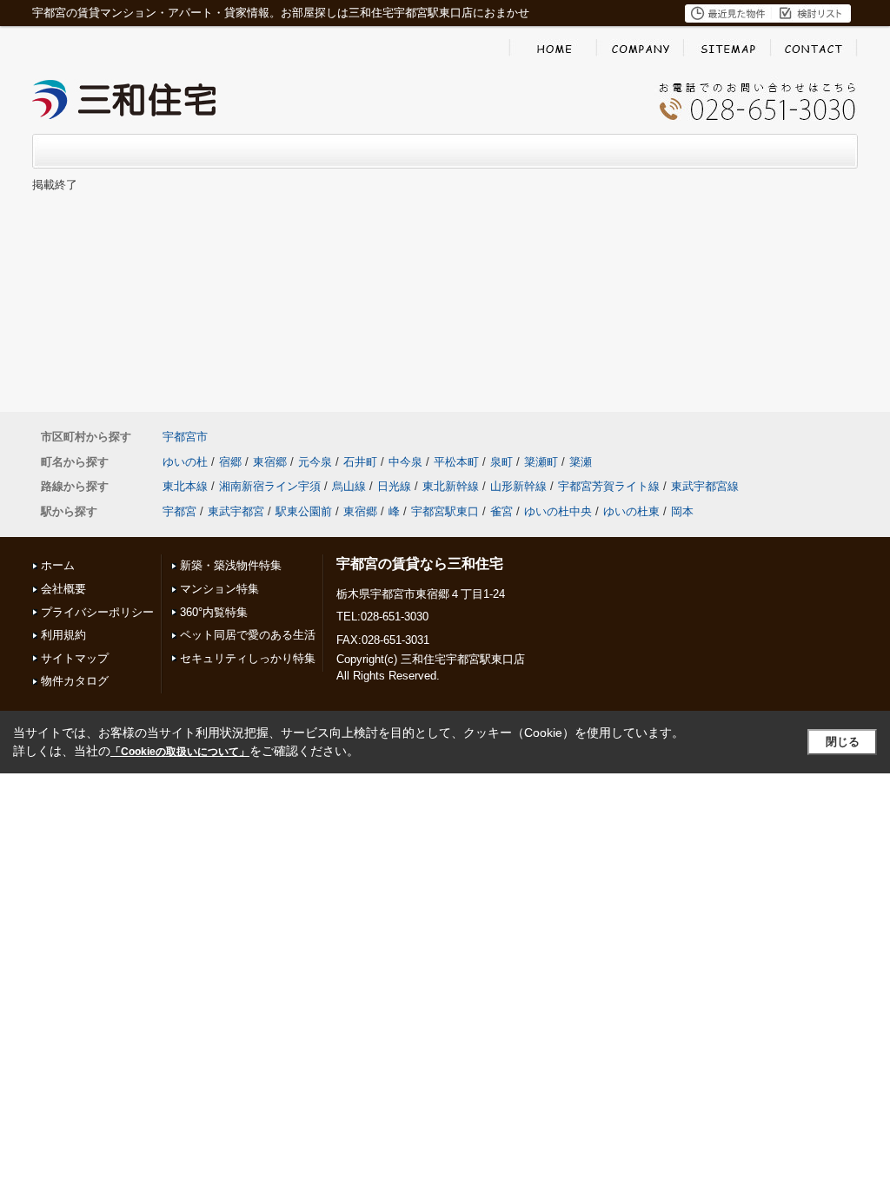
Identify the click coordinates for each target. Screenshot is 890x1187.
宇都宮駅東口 (445, 511)
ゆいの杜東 (631, 511)
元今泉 (315, 461)
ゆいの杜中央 (558, 511)
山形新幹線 (518, 486)
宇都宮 (179, 511)
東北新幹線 (450, 486)
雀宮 (501, 511)
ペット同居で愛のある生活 (247, 634)
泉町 (501, 461)
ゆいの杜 (185, 461)
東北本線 (185, 486)
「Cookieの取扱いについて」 (179, 752)
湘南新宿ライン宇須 (270, 486)
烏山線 (349, 486)
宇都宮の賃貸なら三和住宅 (419, 563)
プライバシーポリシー (97, 612)
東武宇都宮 (236, 511)
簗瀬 (580, 461)
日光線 (394, 486)
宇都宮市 (185, 436)
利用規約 (63, 634)
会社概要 (63, 588)
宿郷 (230, 461)
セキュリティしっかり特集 (247, 658)
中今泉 (405, 461)
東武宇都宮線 (705, 486)
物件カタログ (75, 680)
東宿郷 (270, 461)
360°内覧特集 (214, 612)
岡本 (682, 511)
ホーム (58, 565)
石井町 (360, 461)
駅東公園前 (304, 511)
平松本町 (456, 461)
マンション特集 (219, 588)
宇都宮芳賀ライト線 (609, 486)
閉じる (843, 741)
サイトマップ (75, 658)
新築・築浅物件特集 (231, 565)
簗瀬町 (541, 461)
